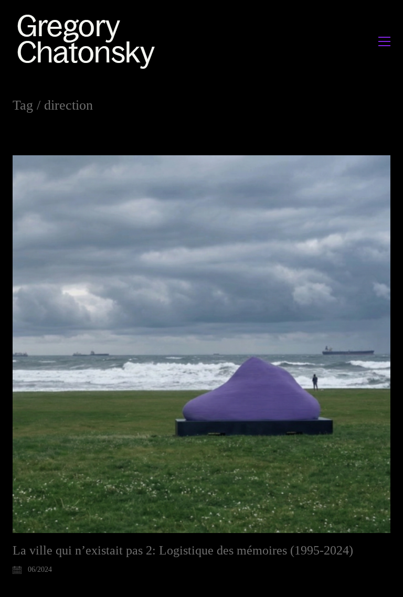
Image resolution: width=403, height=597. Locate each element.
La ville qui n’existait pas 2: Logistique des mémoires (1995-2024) (183, 550)
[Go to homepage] (89, 41)
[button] (384, 41)
